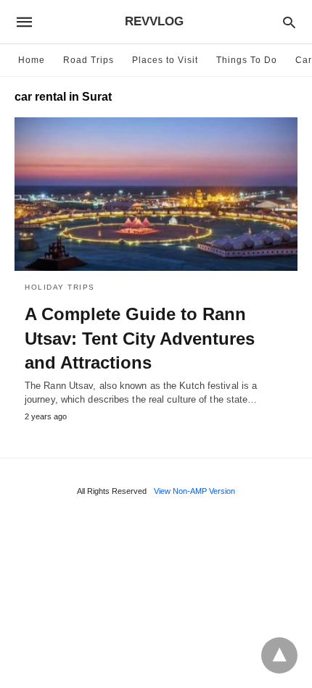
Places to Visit (165, 60)
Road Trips (88, 60)
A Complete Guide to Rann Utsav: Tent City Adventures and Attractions (140, 338)
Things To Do (246, 60)
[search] (289, 22)
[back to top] (279, 655)
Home (31, 60)
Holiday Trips (60, 287)
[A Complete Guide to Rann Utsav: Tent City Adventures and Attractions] (156, 194)
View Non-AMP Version (194, 491)
